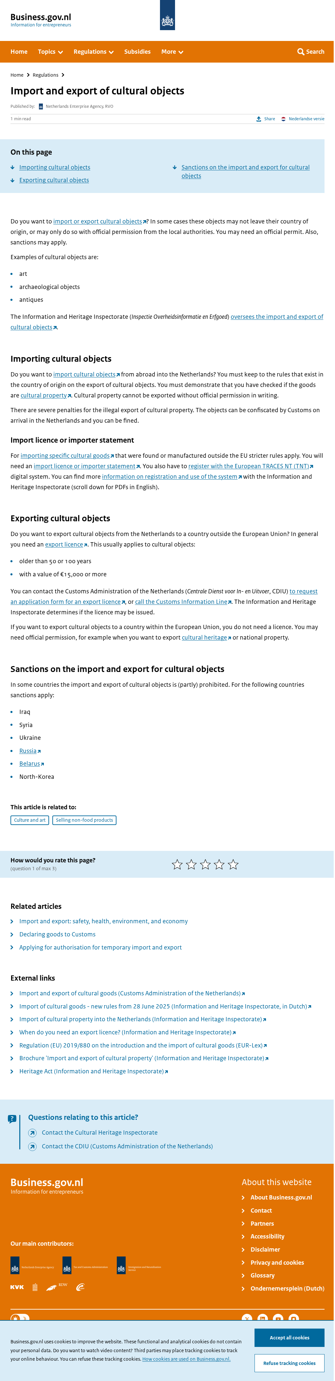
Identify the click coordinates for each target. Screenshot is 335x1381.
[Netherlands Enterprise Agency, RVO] (32, 1265)
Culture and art (29, 820)
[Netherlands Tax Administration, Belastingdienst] (85, 1265)
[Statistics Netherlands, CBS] (35, 1287)
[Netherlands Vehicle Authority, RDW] (56, 1287)
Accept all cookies (289, 1337)
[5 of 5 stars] (235, 864)
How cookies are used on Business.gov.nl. (186, 1359)
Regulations (45, 75)
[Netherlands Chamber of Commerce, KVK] (17, 1287)
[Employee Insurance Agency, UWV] (80, 1287)
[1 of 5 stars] (179, 864)
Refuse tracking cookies (289, 1363)
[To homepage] (167, 15)
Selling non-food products (84, 820)
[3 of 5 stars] (207, 864)
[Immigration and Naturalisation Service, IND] (139, 1265)
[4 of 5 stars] (221, 864)
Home (17, 75)
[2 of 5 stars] (193, 864)
